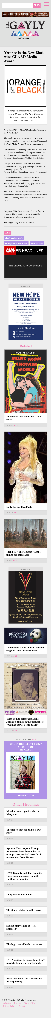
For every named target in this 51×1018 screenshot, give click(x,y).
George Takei (37, 243)
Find (37, 5)
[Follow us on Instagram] (36, 33)
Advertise (7, 1003)
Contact (21, 1006)
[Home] (25, 25)
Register (17, 1003)
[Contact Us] (30, 33)
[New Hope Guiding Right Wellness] (25, 314)
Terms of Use (29, 1003)
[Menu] (47, 3)
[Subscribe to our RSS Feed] (25, 33)
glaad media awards (14, 237)
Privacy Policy (9, 1006)
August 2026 (25, 795)
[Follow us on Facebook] (14, 33)
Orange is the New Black (16, 243)
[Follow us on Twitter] (19, 33)
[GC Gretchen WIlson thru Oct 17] (25, 14)
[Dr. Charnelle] (25, 597)
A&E (7, 232)
